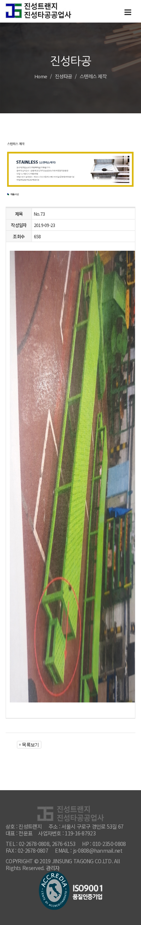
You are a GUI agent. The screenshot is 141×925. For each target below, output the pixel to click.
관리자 (53, 868)
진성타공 (63, 76)
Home (41, 76)
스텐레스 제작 (93, 76)
